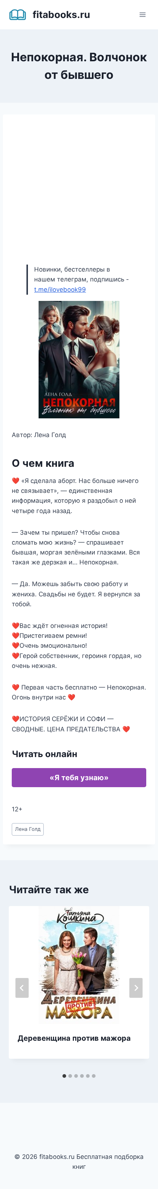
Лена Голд (27, 829)
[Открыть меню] (142, 14)
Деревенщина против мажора (74, 1038)
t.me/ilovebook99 (60, 289)
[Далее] (136, 988)
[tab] (64, 1076)
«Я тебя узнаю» (79, 777)
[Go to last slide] (22, 988)
